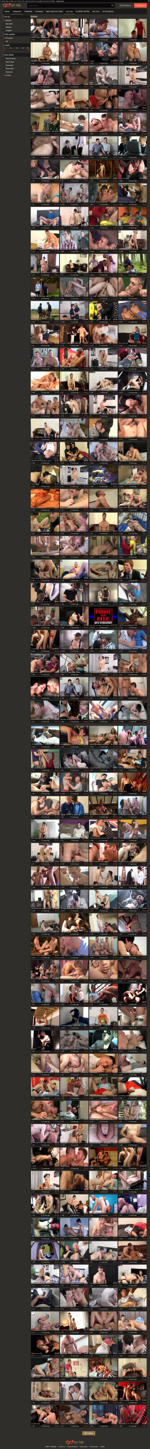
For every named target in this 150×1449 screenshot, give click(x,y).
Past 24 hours (11, 58)
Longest (8, 30)
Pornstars (39, 11)
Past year (9, 72)
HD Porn (95, 11)
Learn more (60, 1)
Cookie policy (84, 1446)
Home (7, 11)
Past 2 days (10, 62)
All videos (9, 38)
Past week (9, 65)
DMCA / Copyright (51, 1446)
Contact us (61, 1446)
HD (7, 41)
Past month (10, 68)
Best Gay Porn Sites (54, 11)
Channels (28, 11)
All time (8, 75)
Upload (102, 1446)
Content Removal (72, 1446)
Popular (8, 20)
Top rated (9, 24)
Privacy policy (94, 1446)
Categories (17, 11)
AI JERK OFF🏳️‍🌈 (82, 11)
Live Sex (69, 11)
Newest (8, 27)
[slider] (4, 50)
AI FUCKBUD (108, 11)
